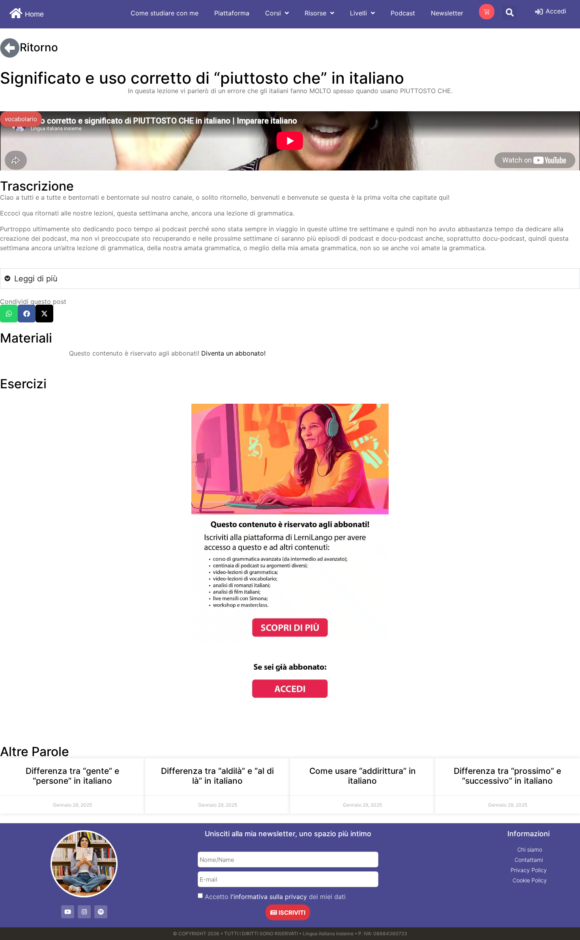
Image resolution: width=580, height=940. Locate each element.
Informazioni (528, 620)
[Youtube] (67, 698)
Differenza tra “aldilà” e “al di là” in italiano (217, 562)
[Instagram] (84, 698)
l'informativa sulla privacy (268, 683)
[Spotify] (100, 698)
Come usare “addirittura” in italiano (362, 562)
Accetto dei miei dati (275, 683)
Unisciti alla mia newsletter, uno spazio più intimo (288, 620)
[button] (9, 100)
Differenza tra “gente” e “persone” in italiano (72, 562)
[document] (290, 833)
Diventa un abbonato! (233, 140)
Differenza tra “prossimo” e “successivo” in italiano (507, 562)
